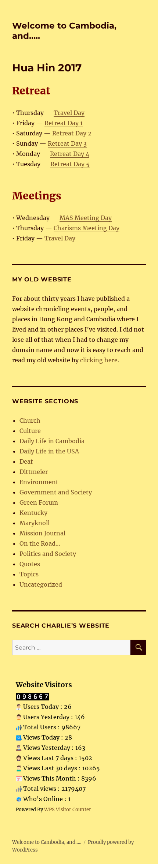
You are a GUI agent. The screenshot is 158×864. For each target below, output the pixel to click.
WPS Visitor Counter (67, 809)
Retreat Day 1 (63, 123)
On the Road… (39, 543)
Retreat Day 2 (71, 133)
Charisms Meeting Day (86, 228)
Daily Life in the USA (49, 451)
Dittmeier (33, 471)
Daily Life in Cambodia (52, 441)
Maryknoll (34, 523)
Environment (38, 482)
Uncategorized (40, 584)
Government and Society (55, 492)
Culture (30, 430)
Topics (29, 574)
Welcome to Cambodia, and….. (46, 842)
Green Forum (38, 502)
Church (29, 420)
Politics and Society (47, 553)
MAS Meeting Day (86, 217)
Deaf (26, 461)
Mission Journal (42, 533)
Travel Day (69, 112)
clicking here (99, 360)
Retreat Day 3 (67, 143)
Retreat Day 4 (69, 153)
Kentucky (33, 512)
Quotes (29, 564)
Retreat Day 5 (70, 164)
